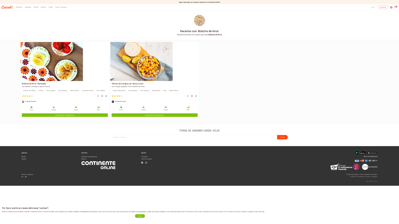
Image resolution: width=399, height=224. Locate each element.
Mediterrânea (156, 90)
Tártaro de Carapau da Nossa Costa (127, 83)
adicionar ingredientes (64, 115)
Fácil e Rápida (101, 90)
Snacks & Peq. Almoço (29, 90)
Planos (36, 7)
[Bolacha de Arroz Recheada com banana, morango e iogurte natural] (65, 61)
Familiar (41, 90)
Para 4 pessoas (62, 90)
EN (26, 177)
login (373, 7)
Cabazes (28, 7)
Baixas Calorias (74, 90)
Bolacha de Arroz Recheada (34, 83)
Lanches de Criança (87, 90)
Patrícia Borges (121, 101)
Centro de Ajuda (146, 159)
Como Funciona (61, 7)
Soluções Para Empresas (89, 156)
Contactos (144, 156)
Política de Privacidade (357, 176)
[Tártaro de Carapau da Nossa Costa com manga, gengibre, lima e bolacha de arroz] (154, 61)
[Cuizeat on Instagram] (146, 162)
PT (22, 177)
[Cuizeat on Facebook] (142, 162)
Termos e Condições (371, 176)
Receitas (19, 7)
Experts (43, 7)
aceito (140, 216)
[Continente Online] (109, 163)
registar (383, 7)
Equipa (24, 159)
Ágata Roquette (31, 101)
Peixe (164, 90)
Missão (24, 156)
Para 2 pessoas (51, 90)
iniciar (282, 137)
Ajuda (51, 7)
